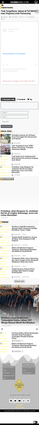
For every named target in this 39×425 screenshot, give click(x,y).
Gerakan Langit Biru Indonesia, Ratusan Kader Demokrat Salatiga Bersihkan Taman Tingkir (24, 228)
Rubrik (24, 255)
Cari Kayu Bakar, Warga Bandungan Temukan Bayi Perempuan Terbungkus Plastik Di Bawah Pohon (25, 335)
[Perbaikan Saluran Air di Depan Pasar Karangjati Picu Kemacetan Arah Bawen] (5, 139)
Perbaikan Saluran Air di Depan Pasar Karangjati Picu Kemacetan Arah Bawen (24, 137)
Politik (24, 234)
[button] (37, 11)
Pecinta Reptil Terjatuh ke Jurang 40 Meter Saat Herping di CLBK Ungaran (24, 239)
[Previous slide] (2, 329)
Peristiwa (25, 245)
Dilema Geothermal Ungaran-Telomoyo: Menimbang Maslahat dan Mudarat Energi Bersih (24, 249)
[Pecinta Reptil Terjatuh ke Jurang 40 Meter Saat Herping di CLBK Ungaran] (5, 241)
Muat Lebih (20, 281)
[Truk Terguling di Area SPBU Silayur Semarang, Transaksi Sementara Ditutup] (5, 150)
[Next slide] (37, 329)
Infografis (31, 17)
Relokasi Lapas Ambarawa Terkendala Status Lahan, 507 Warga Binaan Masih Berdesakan (18, 320)
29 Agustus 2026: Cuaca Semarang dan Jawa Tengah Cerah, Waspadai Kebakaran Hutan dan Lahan (25, 260)
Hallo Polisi (25, 277)
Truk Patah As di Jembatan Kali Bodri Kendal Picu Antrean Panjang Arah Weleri (25, 158)
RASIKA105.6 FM (20, 2)
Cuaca (24, 266)
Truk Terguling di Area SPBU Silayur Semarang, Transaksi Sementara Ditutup (22, 147)
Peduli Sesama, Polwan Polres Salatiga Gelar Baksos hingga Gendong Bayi (23, 270)
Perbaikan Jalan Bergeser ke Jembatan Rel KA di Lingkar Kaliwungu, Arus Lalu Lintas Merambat (22, 169)
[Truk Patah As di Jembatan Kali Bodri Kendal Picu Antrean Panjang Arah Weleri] (5, 160)
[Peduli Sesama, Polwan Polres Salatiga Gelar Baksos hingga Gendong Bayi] (5, 273)
